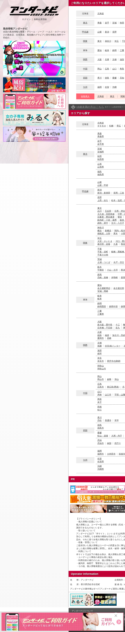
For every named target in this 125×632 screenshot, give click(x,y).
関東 (85, 41)
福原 (107, 335)
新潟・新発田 (103, 193)
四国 (85, 78)
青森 (99, 23)
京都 (114, 59)
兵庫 (107, 59)
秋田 (122, 23)
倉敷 (109, 379)
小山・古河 (112, 270)
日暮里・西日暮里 (105, 217)
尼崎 (109, 338)
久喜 (115, 244)
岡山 (99, 69)
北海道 (100, 13)
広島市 (100, 387)
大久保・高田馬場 (105, 214)
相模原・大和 (103, 233)
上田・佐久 (102, 200)
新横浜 (108, 230)
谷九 (118, 327)
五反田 (108, 211)
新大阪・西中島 (104, 324)
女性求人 (85, 96)
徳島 (107, 78)
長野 (114, 32)
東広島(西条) (113, 387)
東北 (85, 23)
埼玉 (116, 41)
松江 (99, 410)
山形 (99, 164)
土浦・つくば (103, 262)
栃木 (99, 267)
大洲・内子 (116, 435)
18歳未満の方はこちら (90, 106)
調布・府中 (102, 223)
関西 (85, 59)
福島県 (100, 174)
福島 (99, 171)
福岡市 (100, 454)
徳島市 (100, 428)
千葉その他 (102, 254)
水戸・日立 (118, 262)
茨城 (99, 259)
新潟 (107, 32)
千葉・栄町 (102, 251)
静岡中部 (113, 306)
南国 (109, 443)
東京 (99, 41)
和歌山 (100, 366)
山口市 (108, 394)
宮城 (114, 23)
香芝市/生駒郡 (113, 361)
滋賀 (122, 59)
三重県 (100, 314)
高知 (122, 78)
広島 (107, 69)
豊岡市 (100, 338)
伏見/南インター (112, 346)
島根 (99, 407)
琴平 (116, 420)
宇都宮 (100, 270)
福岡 (99, 87)
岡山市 (100, 379)
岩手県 (100, 144)
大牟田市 (111, 454)
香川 (99, 78)
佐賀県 (100, 461)
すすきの (101, 126)
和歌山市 (101, 368)
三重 (122, 50)
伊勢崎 (114, 277)
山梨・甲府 (102, 185)
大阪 (99, 59)
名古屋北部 (118, 288)
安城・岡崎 (102, 291)
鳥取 (122, 69)
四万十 (117, 443)
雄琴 (99, 353)
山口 (114, 69)
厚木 (115, 233)
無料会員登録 (40, 19)
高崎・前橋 (102, 277)
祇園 (99, 346)
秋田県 (100, 159)
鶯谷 (120, 217)
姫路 (99, 335)
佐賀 (107, 87)
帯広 (119, 126)
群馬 (99, 274)
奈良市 (100, 361)
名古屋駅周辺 (103, 288)
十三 (118, 324)
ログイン (26, 19)
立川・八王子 (117, 223)
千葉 (99, 249)
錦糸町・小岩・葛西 (107, 220)
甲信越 (85, 32)
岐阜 (107, 50)
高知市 (100, 443)
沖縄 (114, 87)
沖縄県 (100, 469)
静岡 (114, 50)
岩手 (107, 23)
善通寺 (108, 420)
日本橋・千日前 (104, 327)
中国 (85, 69)
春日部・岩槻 (103, 244)
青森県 (100, 136)
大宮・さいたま (104, 241)
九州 (85, 87)
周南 (99, 394)
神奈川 (108, 41)
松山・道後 (102, 435)
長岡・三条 (118, 193)
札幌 (111, 126)
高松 (99, 420)
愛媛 (114, 78)
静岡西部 (101, 306)
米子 (99, 402)
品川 (99, 211)
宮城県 (100, 151)
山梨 (99, 32)
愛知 (99, 50)
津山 (116, 379)
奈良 (99, 358)
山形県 (100, 167)
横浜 (99, 230)
